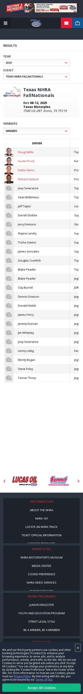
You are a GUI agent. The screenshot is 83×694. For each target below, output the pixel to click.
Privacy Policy (22, 676)
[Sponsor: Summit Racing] (58, 481)
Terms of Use (43, 679)
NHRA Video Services (41, 583)
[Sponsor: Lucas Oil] (24, 481)
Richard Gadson (28, 179)
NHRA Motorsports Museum (42, 557)
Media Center (41, 566)
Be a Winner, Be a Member (41, 630)
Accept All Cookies (42, 688)
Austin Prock (26, 161)
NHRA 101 (41, 518)
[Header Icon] (5, 23)
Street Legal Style (41, 621)
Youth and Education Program (41, 613)
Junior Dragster (41, 605)
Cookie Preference (41, 574)
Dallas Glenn (26, 170)
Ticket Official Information (42, 535)
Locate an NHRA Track (41, 527)
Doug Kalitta (25, 152)
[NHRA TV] (77, 23)
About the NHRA (41, 510)
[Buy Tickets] (66, 23)
